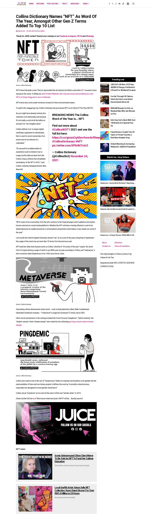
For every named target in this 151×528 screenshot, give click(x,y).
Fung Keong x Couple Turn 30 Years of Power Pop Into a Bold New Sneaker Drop (122, 135)
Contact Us (106, 246)
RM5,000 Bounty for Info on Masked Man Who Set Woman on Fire (123, 111)
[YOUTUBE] (119, 3)
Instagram (72, 36)
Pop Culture (52, 4)
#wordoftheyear (93, 137)
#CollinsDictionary (63, 141)
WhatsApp (90, 36)
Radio (85, 4)
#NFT (78, 141)
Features (40, 4)
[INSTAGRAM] (115, 3)
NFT (82, 90)
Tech (64, 4)
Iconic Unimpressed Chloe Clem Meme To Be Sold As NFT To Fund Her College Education (74, 458)
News (31, 4)
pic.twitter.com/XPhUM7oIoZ (70, 145)
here (34, 398)
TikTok (79, 36)
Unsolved (75, 4)
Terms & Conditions (122, 246)
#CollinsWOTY (61, 129)
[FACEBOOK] (109, 3)
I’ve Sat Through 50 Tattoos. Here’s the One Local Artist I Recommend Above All (122, 99)
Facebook (63, 36)
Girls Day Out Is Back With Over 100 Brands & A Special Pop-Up (123, 123)
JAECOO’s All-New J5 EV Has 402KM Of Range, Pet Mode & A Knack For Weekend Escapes (123, 87)
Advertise (118, 243)
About (104, 243)
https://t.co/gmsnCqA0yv (67, 137)
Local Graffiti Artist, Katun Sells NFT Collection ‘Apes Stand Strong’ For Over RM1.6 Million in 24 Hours (74, 490)
